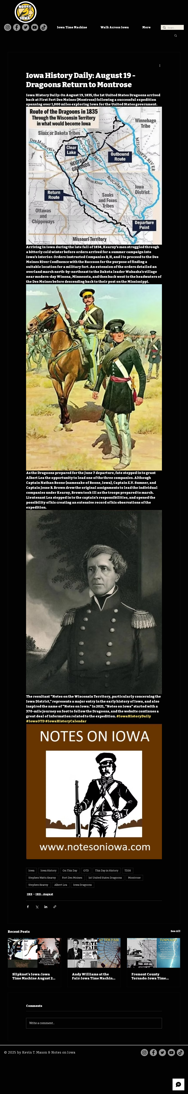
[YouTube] (34, 27)
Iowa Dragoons (82, 884)
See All (175, 931)
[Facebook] (16, 27)
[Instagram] (7, 27)
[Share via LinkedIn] (46, 906)
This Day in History (106, 870)
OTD (86, 870)
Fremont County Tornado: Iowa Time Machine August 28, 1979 (152, 976)
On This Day (70, 870)
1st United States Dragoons (105, 877)
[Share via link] (55, 906)
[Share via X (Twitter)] (37, 906)
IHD (29, 894)
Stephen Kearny (38, 884)
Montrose (134, 877)
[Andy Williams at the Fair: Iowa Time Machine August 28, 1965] (94, 953)
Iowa (31, 870)
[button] (175, 35)
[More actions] (160, 65)
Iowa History (48, 870)
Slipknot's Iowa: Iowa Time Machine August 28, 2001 (33, 976)
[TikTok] (43, 27)
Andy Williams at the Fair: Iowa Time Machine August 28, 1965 (93, 976)
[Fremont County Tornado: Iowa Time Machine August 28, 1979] (153, 953)
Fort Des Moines (72, 877)
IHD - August (44, 894)
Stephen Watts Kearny (42, 877)
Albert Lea (60, 884)
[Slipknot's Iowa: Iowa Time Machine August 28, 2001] (34, 953)
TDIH (127, 870)
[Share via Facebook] (28, 906)
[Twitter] (25, 27)
